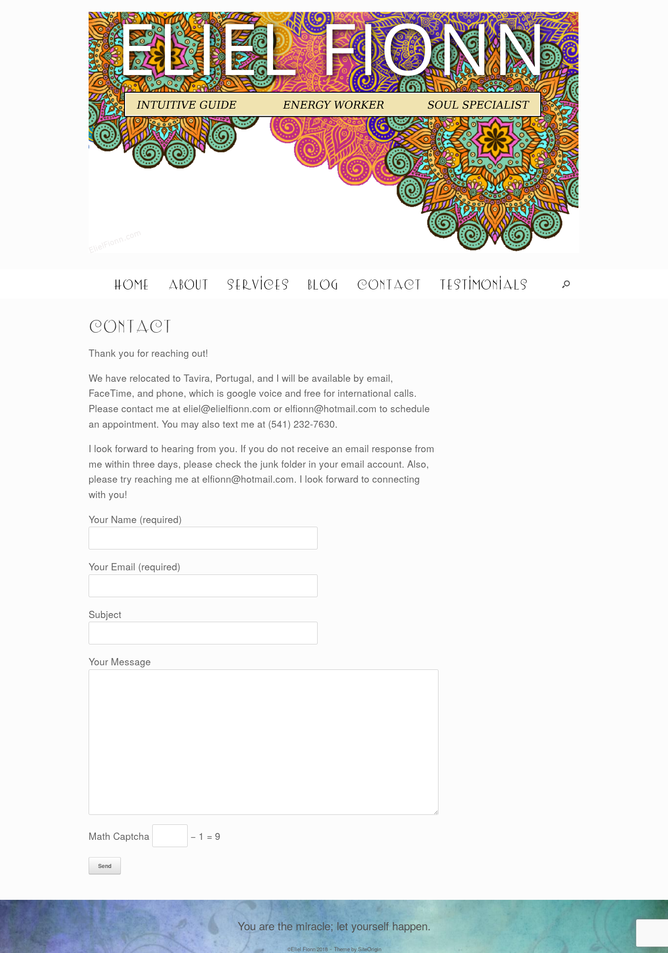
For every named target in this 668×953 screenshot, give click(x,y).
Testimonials (483, 284)
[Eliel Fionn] (334, 132)
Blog (323, 284)
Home (132, 284)
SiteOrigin (369, 949)
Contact (389, 284)
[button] (566, 284)
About (188, 284)
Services (258, 284)
